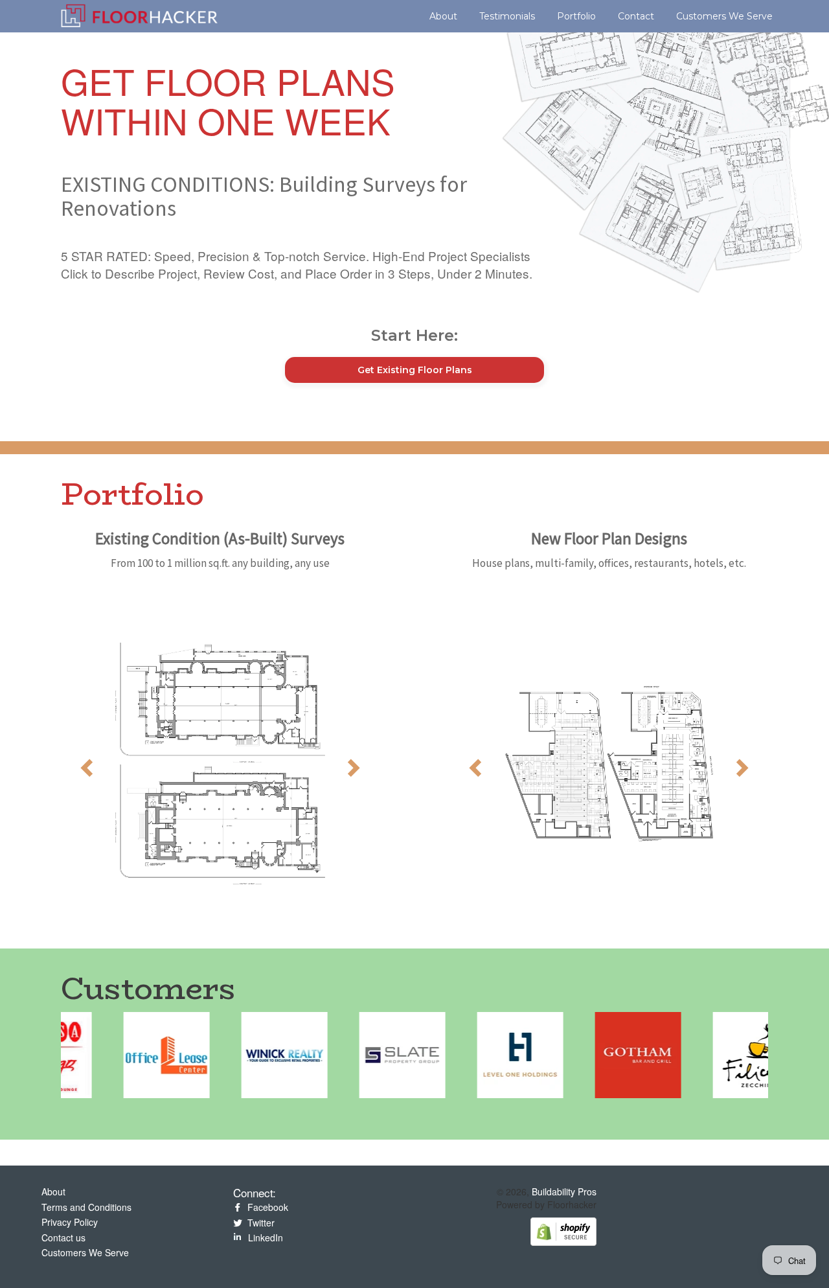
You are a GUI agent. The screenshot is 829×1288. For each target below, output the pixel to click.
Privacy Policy (69, 1221)
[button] (85, 764)
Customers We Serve (724, 16)
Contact (636, 16)
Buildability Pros (564, 1191)
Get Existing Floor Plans (415, 370)
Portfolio (576, 16)
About (443, 16)
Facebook (266, 1207)
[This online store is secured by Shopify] (563, 1230)
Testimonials (507, 16)
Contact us (63, 1237)
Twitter (260, 1222)
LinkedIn (264, 1237)
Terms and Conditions (86, 1207)
